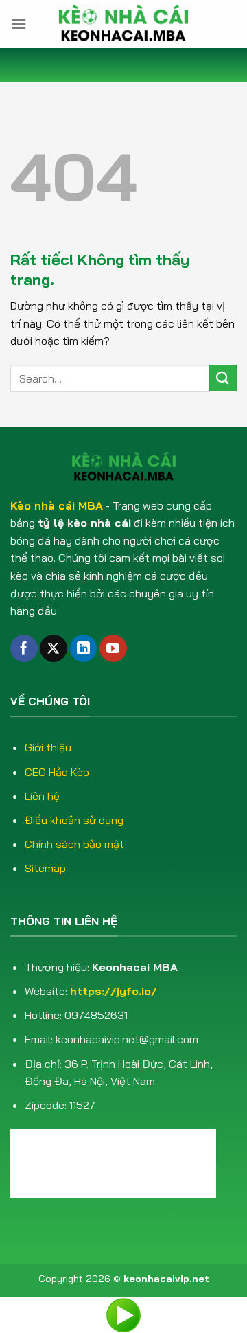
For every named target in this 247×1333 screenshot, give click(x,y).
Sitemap (45, 868)
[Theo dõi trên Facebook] (24, 648)
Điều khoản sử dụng (74, 820)
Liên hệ (42, 796)
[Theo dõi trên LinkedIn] (83, 648)
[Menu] (18, 24)
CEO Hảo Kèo (57, 772)
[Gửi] (223, 378)
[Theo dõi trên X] (53, 648)
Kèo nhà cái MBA (56, 505)
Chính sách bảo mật (74, 844)
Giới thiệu (48, 747)
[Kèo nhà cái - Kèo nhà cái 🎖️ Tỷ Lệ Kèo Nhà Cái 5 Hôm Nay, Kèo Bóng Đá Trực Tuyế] (123, 24)
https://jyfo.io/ (113, 991)
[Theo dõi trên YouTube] (113, 648)
